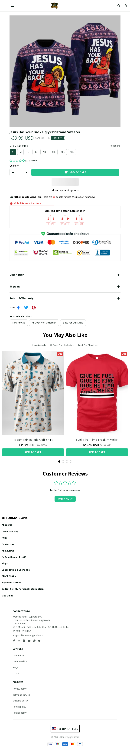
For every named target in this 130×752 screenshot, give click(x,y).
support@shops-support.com (28, 635)
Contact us (18, 655)
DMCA (16, 673)
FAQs (15, 667)
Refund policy (19, 712)
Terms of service (21, 694)
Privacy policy (19, 688)
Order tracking (20, 661)
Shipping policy (20, 700)
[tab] (59, 461)
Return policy (19, 706)
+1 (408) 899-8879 (22, 630)
